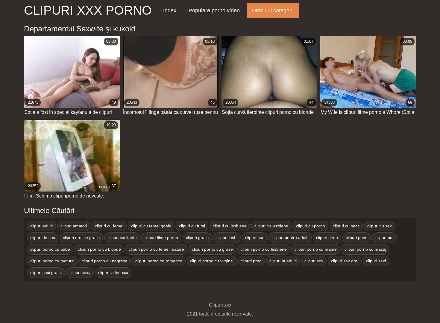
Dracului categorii (273, 10)
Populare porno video (214, 10)
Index (169, 10)
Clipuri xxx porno (88, 10)
